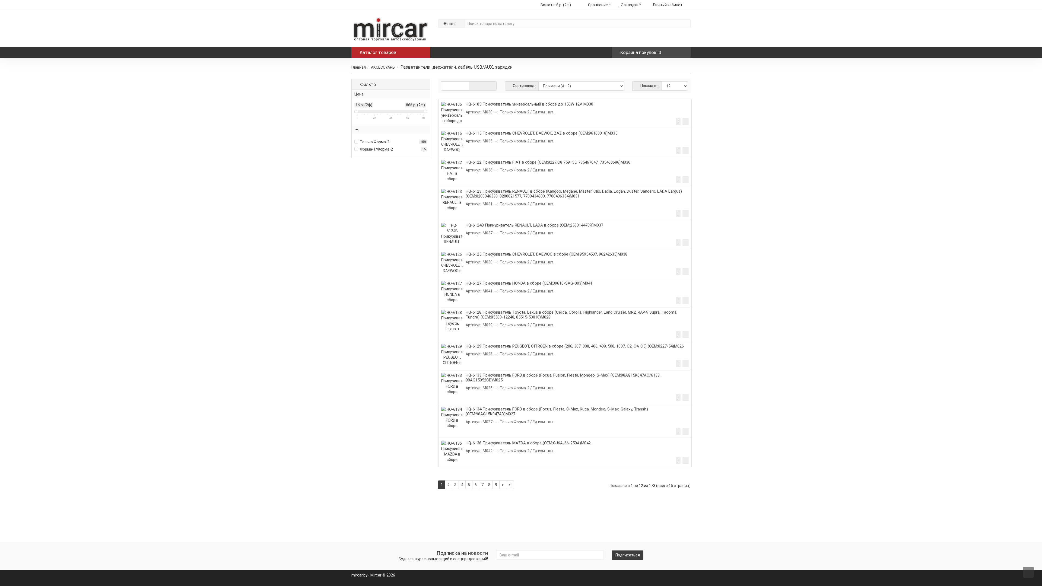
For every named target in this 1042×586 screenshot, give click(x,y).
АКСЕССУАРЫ (383, 67)
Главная (358, 67)
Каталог (378, 52)
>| (510, 485)
